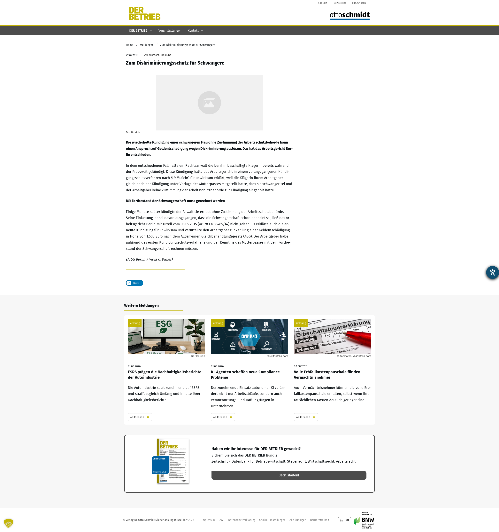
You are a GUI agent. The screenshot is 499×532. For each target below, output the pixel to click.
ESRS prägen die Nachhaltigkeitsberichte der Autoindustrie (166, 370)
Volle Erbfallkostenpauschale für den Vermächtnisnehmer (332, 370)
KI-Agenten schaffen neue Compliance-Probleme (249, 370)
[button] (8, 523)
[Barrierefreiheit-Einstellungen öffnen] (492, 272)
